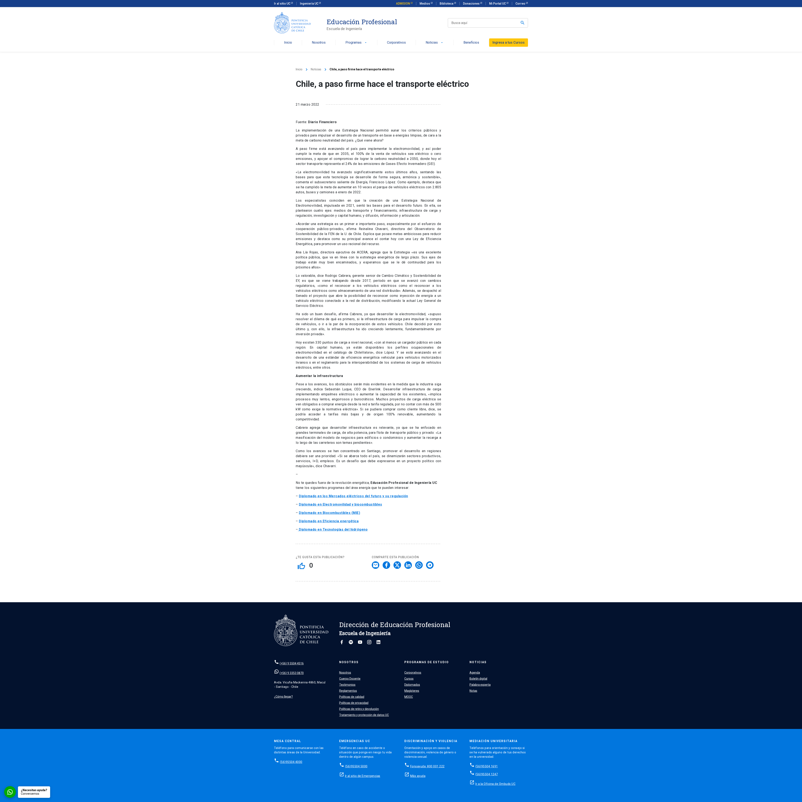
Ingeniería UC (309, 3)
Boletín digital (478, 678)
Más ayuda (418, 776)
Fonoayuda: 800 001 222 (427, 766)
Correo (520, 3)
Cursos (409, 678)
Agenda (475, 672)
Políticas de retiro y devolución (359, 709)
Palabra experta (480, 684)
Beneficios (471, 42)
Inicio (288, 42)
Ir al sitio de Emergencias (362, 776)
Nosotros (319, 42)
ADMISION (403, 3)
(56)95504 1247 (486, 774)
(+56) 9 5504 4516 (292, 663)
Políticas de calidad (351, 696)
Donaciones (471, 3)
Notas (473, 690)
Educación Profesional (362, 21)
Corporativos (396, 42)
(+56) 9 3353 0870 (292, 673)
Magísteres (411, 690)
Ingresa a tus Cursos (508, 42)
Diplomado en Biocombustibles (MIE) (329, 513)
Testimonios (347, 684)
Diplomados (412, 684)
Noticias (435, 42)
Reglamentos (348, 690)
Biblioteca (447, 3)
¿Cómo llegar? (283, 696)
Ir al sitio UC (282, 3)
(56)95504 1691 (486, 766)
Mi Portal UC (497, 3)
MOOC (408, 696)
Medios (425, 3)
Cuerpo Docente (349, 678)
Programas (356, 42)
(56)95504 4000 (291, 762)
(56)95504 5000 (356, 766)
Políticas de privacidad (353, 703)
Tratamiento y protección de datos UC (364, 715)
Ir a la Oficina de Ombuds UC (495, 784)
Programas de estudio (426, 662)
